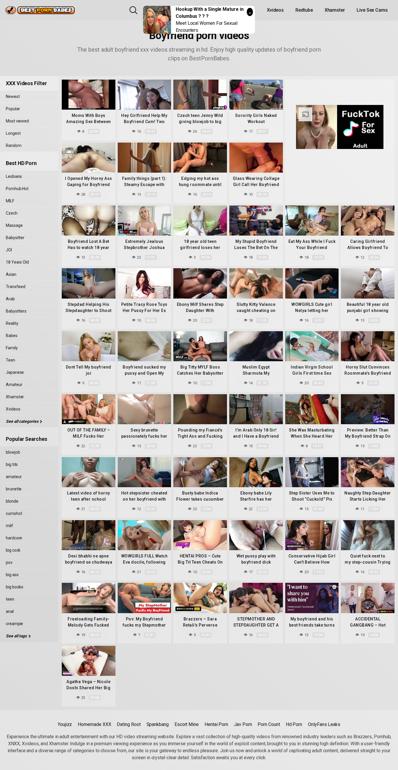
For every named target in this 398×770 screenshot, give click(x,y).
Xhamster (335, 10)
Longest (13, 133)
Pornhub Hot (17, 188)
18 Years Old (17, 262)
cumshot (14, 513)
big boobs (14, 587)
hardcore (14, 538)
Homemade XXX (94, 724)
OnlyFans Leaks (324, 724)
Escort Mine (187, 724)
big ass (12, 574)
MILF (10, 201)
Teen (10, 360)
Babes (11, 335)
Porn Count (269, 724)
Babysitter (15, 237)
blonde (12, 501)
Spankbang (158, 724)
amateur (14, 476)
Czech (11, 213)
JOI (9, 250)
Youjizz (65, 724)
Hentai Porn (216, 724)
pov (9, 562)
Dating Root (128, 724)
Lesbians (14, 176)
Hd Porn (294, 724)
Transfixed (15, 286)
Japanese (15, 372)
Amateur (14, 384)
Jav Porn (243, 724)
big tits (12, 464)
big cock (13, 550)
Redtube (304, 10)
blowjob (13, 452)
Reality (12, 323)
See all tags (17, 636)
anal (10, 611)
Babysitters (16, 311)
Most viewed (17, 121)
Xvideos (275, 10)
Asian (11, 274)
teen (10, 599)
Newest (13, 96)
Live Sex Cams (372, 10)
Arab (10, 299)
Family (12, 347)
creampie (14, 623)
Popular (13, 108)
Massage (14, 225)
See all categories (22, 421)
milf (9, 525)
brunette (14, 489)
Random (14, 145)
